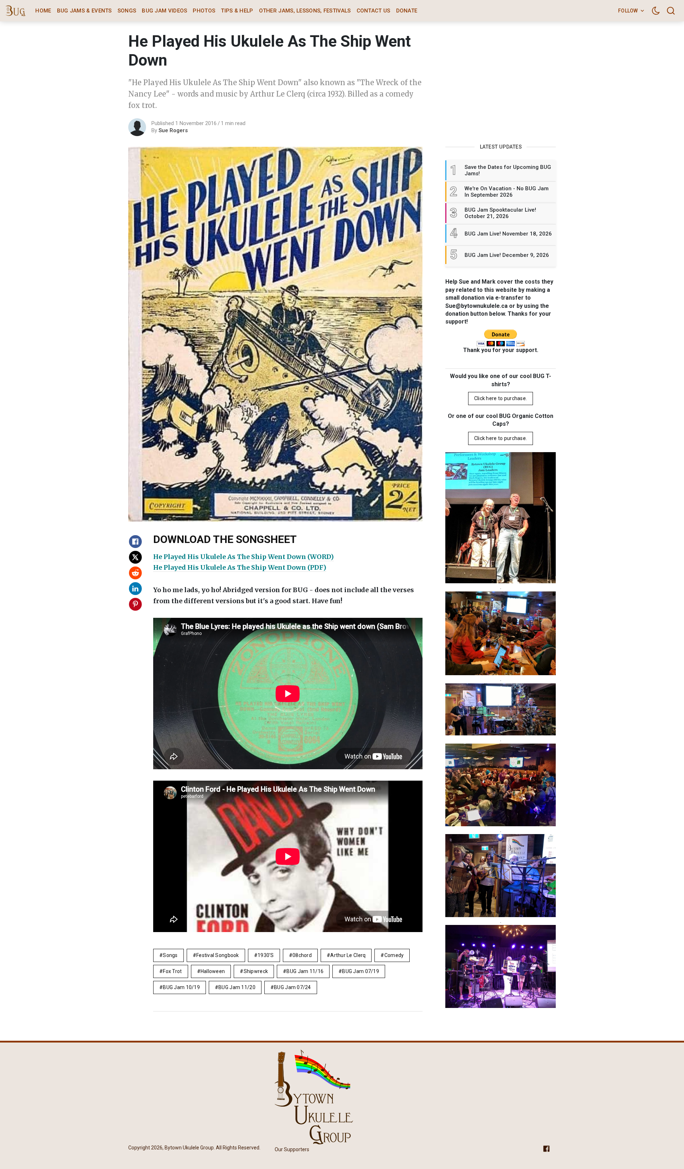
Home (43, 10)
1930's (266, 955)
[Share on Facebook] (135, 541)
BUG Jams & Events (84, 10)
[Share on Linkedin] (135, 588)
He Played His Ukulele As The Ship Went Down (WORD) (243, 557)
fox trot (172, 971)
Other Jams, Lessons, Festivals (305, 10)
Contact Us (373, 10)
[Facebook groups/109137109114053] (546, 1148)
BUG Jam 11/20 (236, 987)
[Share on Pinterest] (135, 604)
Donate (407, 10)
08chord (302, 955)
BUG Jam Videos (164, 10)
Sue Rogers (173, 130)
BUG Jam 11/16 (304, 971)
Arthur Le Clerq (348, 955)
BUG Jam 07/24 (292, 987)
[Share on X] (135, 557)
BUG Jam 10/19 (181, 987)
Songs (127, 10)
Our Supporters (292, 1149)
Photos (204, 10)
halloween (213, 971)
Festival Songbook (217, 955)
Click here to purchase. (500, 398)
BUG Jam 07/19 (360, 971)
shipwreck (256, 971)
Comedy (394, 955)
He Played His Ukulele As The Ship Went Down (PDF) (239, 567)
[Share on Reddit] (135, 573)
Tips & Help (237, 10)
